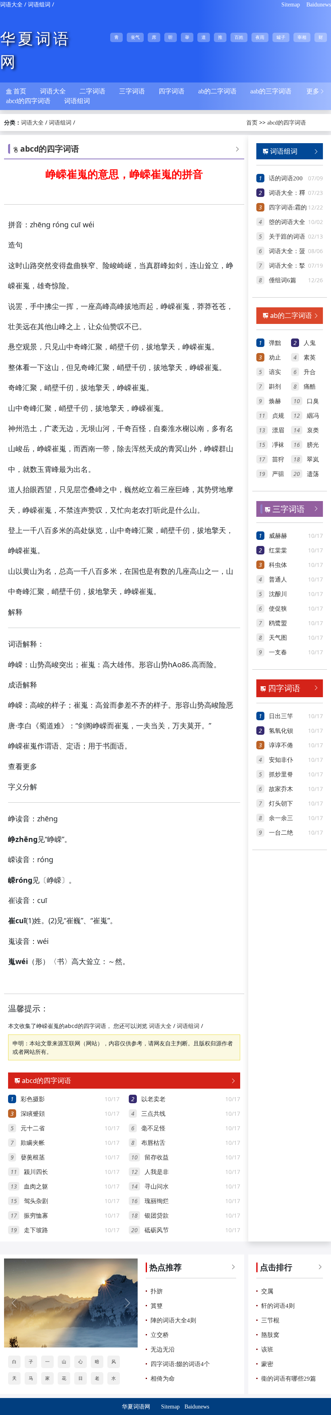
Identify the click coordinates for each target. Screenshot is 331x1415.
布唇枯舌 (153, 1143)
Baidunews (318, 5)
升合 (310, 372)
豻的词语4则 (278, 1306)
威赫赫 (278, 536)
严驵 (278, 474)
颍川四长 (36, 1172)
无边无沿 (163, 1349)
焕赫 (275, 401)
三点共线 (153, 1113)
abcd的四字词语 (28, 100)
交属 (267, 1291)
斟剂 (275, 386)
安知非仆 (281, 760)
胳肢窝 (270, 1335)
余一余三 (281, 818)
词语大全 (11, 5)
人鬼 (310, 343)
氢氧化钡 (281, 731)
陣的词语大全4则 (173, 1320)
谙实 (275, 372)
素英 (310, 357)
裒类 (313, 430)
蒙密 (267, 1364)
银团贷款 (157, 1215)
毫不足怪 (153, 1128)
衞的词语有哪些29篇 (288, 1378)
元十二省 (33, 1128)
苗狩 (278, 459)
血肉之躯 (36, 1186)
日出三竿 (281, 716)
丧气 (135, 37)
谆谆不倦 (281, 745)
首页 (252, 123)
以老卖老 (153, 1099)
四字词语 (171, 91)
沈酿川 (278, 594)
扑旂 (157, 1291)
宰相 (301, 37)
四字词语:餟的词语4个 (180, 1364)
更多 (315, 91)
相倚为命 (163, 1378)
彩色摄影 (33, 1099)
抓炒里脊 (281, 774)
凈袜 (278, 445)
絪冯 (313, 415)
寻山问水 (157, 1186)
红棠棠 (278, 550)
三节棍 (270, 1320)
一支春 (278, 652)
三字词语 (132, 91)
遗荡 (313, 474)
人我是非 (157, 1172)
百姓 (239, 37)
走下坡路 (36, 1230)
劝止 (275, 357)
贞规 (278, 415)
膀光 (313, 445)
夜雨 (260, 37)
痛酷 (310, 386)
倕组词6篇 (282, 280)
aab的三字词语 (270, 91)
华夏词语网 (136, 1407)
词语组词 (39, 5)
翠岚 (313, 459)
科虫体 (278, 565)
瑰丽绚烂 (157, 1201)
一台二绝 (281, 832)
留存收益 (157, 1157)
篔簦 (157, 1306)
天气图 (278, 638)
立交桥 (160, 1335)
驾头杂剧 (36, 1201)
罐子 (281, 37)
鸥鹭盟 (278, 623)
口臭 (313, 401)
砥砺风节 (157, 1230)
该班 (267, 1349)
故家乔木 (281, 789)
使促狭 (278, 608)
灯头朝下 (281, 803)
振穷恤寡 (36, 1215)
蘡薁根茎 (33, 1157)
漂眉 (278, 430)
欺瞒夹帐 (33, 1143)
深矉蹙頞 (33, 1113)
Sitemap (290, 5)
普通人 (278, 579)
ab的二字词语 (217, 91)
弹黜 (275, 343)
